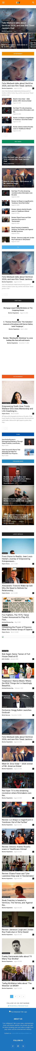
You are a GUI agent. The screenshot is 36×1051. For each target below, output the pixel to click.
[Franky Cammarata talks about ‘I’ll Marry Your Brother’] (18, 946)
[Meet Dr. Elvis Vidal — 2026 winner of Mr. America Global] (14, 41)
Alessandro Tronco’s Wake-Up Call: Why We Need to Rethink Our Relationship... (17, 588)
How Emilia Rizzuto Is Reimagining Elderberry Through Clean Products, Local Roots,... (12, 441)
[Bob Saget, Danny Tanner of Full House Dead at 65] (18, 644)
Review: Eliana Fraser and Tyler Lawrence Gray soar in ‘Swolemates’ (21, 219)
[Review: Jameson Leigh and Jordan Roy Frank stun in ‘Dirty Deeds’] (6, 239)
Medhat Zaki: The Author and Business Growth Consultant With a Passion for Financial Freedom (17, 479)
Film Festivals (5, 677)
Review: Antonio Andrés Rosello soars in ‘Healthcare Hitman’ (16, 848)
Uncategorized (6, 403)
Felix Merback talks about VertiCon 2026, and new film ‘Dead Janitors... (18, 84)
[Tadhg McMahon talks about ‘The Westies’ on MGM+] (18, 973)
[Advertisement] (18, 359)
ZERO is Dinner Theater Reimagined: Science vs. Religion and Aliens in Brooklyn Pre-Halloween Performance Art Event (18, 518)
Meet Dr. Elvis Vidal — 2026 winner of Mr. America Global (17, 182)
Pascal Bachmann (9, 483)
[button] (3, 2)
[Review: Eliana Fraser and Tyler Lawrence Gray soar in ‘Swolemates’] (6, 219)
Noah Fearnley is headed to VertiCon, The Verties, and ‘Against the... (17, 902)
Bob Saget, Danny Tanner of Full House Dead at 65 (16, 655)
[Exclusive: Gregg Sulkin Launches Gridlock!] (18, 700)
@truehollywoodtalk (18, 1006)
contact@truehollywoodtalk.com (22, 1033)
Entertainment (6, 20)
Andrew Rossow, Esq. (7, 622)
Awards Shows (6, 897)
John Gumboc (5, 659)
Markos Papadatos (7, 88)
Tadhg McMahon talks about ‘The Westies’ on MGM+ (17, 984)
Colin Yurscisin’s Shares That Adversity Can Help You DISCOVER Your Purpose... (11, 451)
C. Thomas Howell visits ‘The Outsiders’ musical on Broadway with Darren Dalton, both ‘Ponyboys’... (18, 324)
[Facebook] (13, 1046)
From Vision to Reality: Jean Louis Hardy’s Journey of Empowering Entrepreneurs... (17, 558)
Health (4, 582)
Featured (4, 707)
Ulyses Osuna (6, 413)
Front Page (5, 650)
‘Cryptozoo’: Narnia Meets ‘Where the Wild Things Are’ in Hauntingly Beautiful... (17, 683)
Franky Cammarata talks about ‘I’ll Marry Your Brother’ (17, 957)
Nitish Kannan (6, 715)
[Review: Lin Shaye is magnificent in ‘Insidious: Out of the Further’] (7, 120)
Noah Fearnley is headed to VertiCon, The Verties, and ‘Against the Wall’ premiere (22, 229)
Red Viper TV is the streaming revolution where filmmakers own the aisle (22, 193)
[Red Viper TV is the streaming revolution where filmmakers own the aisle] (7, 110)
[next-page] (6, 135)
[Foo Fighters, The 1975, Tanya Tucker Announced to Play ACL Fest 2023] (18, 605)
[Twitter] (23, 1046)
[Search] (33, 2)
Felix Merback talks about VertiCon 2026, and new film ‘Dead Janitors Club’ (17, 159)
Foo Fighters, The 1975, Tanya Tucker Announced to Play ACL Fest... (15, 617)
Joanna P (6, 503)
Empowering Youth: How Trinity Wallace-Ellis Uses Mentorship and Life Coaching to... (17, 408)
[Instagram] (18, 1046)
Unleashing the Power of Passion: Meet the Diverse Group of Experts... (18, 628)
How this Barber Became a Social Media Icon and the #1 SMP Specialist (18, 500)
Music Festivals (6, 611)
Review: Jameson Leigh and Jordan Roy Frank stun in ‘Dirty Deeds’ (17, 930)
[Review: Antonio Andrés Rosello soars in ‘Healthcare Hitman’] (7, 129)
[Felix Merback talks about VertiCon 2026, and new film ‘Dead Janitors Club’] (18, 20)
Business (4, 553)
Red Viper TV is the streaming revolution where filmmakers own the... (23, 110)
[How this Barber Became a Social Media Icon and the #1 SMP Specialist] (18, 495)
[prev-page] (3, 135)
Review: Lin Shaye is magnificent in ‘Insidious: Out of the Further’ (17, 821)
